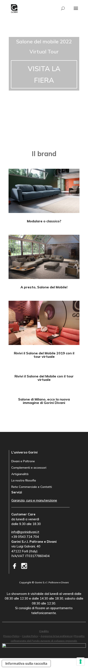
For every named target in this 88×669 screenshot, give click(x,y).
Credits (44, 631)
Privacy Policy (11, 636)
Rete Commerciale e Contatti (31, 487)
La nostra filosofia (23, 480)
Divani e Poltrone (23, 461)
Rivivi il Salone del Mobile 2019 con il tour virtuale (44, 355)
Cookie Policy (30, 636)
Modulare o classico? (44, 221)
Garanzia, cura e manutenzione (34, 500)
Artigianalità (19, 474)
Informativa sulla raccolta (26, 663)
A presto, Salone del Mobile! (44, 287)
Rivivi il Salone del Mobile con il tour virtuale (44, 378)
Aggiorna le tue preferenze (56, 636)
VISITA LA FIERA (44, 74)
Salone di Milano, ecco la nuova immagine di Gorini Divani (44, 401)
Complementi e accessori (28, 467)
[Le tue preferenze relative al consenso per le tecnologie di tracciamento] (80, 661)
